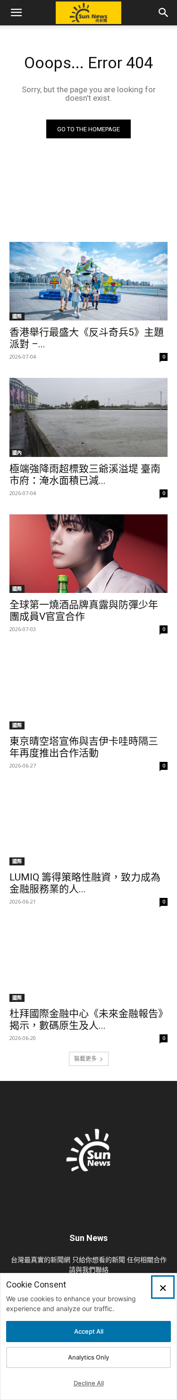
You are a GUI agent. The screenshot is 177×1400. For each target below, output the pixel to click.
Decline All (89, 1383)
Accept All (88, 1331)
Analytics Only (88, 1357)
